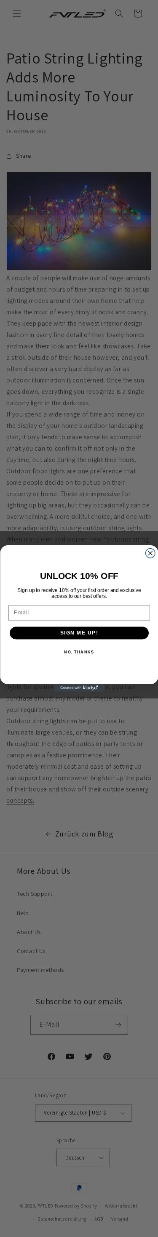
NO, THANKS (79, 652)
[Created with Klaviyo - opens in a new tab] (79, 688)
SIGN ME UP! (79, 633)
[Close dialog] (150, 553)
